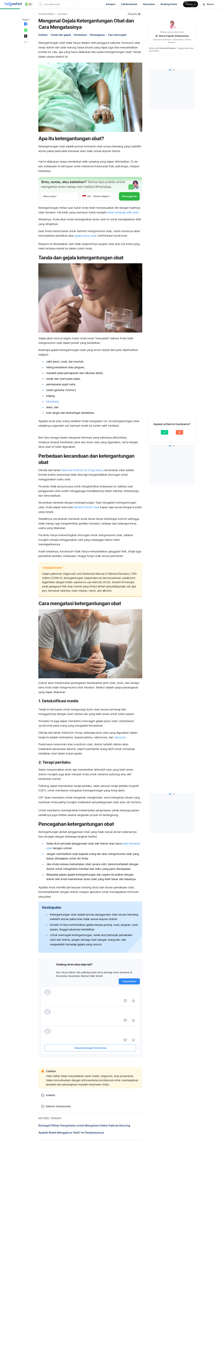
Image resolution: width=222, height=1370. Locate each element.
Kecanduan (62, 14)
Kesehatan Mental (46, 14)
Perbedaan (80, 34)
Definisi (42, 34)
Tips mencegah (117, 34)
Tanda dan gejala (60, 34)
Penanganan (97, 34)
